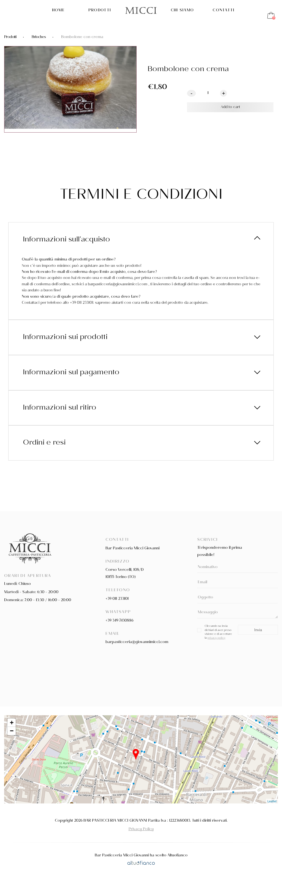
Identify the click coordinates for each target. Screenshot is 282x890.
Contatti (223, 11)
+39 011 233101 (117, 599)
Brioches (39, 37)
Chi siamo (182, 11)
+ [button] (11, 722)
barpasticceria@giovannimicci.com (136, 642)
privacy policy (216, 638)
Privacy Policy (141, 829)
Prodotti (99, 11)
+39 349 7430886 (119, 621)
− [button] (11, 730)
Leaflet (271, 801)
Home (58, 11)
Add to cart (230, 107)
